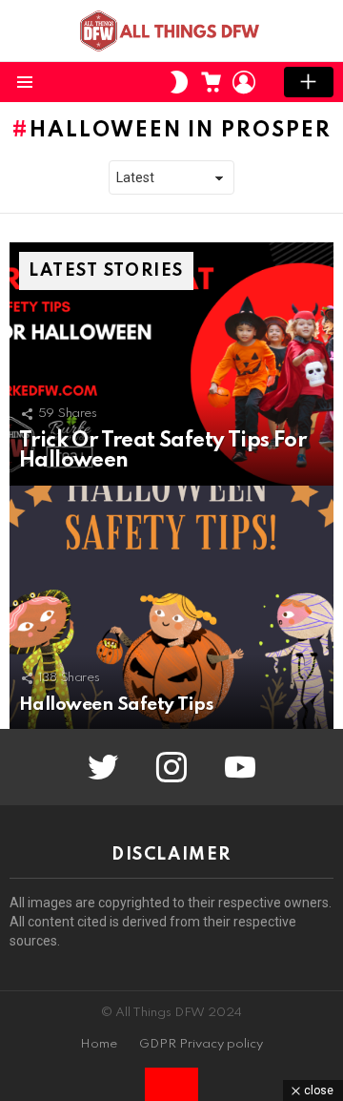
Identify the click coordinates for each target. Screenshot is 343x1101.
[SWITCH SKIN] (179, 82)
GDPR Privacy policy (201, 1044)
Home (98, 1044)
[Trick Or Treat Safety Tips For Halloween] (171, 364)
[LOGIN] (243, 82)
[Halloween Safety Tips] (171, 607)
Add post (308, 82)
